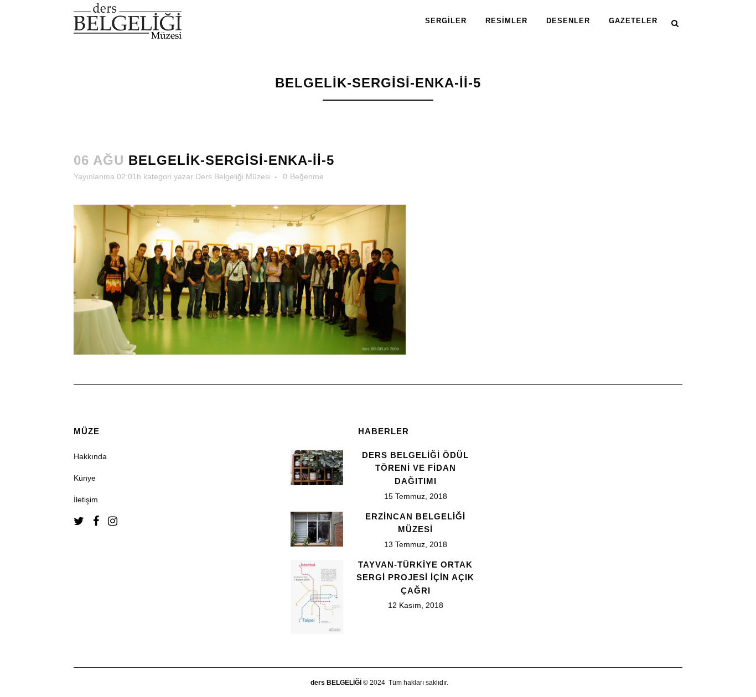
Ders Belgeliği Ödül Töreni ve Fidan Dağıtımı (415, 468)
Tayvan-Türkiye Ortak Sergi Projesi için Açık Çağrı (415, 577)
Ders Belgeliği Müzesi (233, 176)
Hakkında (90, 456)
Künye (85, 478)
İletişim (86, 499)
